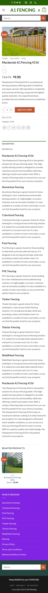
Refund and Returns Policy (14, 554)
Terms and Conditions (12, 549)
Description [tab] (8, 144)
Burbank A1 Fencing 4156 (12, 478)
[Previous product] (4, 71)
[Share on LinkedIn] (28, 127)
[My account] (39, 10)
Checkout (20, 585)
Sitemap (5, 539)
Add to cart (24, 110)
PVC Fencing (8, 518)
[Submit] (43, 18)
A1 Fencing (22, 10)
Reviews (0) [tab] (7, 149)
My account (32, 585)
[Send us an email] (20, 3)
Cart (12, 585)
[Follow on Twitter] (17, 3)
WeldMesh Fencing (11, 534)
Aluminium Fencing (11, 502)
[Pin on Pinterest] (23, 127)
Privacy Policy (8, 544)
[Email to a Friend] (19, 127)
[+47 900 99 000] (35, 3)
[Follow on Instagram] (14, 3)
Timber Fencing (9, 523)
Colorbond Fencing (10, 508)
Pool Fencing (8, 513)
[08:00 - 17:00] (31, 3)
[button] (3, 10)
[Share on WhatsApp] (4, 127)
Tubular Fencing (9, 528)
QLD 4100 (14, 58)
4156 (23, 58)
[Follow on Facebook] (12, 3)
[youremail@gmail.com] (26, 3)
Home (5, 58)
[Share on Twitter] (14, 127)
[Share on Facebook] (9, 127)
